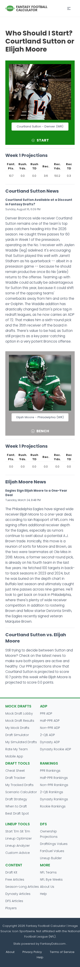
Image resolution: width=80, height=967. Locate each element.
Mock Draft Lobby (19, 713)
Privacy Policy (32, 952)
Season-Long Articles (22, 886)
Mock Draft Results (19, 720)
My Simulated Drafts (21, 742)
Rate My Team (16, 749)
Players (11, 908)
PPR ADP (46, 713)
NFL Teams (48, 872)
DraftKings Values (54, 844)
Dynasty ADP (50, 742)
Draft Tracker (15, 778)
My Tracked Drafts (19, 785)
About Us (47, 886)
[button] (69, 8)
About (10, 952)
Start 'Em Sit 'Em (17, 831)
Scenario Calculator (21, 792)
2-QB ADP (47, 735)
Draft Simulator (17, 735)
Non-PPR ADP (50, 728)
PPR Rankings (50, 770)
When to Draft (16, 806)
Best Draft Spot (17, 813)
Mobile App (14, 756)
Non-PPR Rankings (54, 785)
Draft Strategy (16, 799)
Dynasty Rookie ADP (55, 749)
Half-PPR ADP (50, 720)
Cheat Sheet (15, 770)
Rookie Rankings (53, 806)
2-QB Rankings (51, 792)
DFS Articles (14, 901)
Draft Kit (11, 872)
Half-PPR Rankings (54, 778)
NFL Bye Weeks (51, 879)
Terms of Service (62, 952)
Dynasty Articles (17, 894)
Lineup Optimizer (18, 838)
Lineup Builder (51, 858)
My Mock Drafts (17, 728)
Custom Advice (17, 853)
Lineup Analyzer (17, 845)
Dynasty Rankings (54, 799)
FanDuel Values (52, 851)
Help (43, 894)
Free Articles (14, 879)
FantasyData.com (53, 944)
